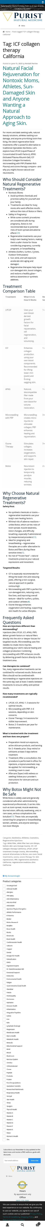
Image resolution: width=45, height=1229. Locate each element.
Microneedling (32, 851)
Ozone (9, 1069)
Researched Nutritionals (15, 1089)
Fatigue (9, 982)
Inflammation (11, 1009)
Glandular (10, 989)
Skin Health (10, 1099)
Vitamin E (10, 1126)
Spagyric (9, 1106)
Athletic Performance (14, 912)
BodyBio (9, 926)
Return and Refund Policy (13, 1220)
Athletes (25, 838)
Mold (8, 1049)
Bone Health (11, 929)
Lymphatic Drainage (13, 1026)
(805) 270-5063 (23, 9)
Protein (9, 1079)
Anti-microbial (11, 902)
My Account (7, 1225)
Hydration (10, 1003)
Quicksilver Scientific (14, 1086)
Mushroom (10, 1056)
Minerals (10, 1043)
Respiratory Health (13, 1093)
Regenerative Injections (12, 840)
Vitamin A (10, 1113)
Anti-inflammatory (13, 899)
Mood (9, 1053)
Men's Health (11, 1036)
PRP (15, 860)
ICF (32, 846)
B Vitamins (10, 916)
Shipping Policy (27, 1217)
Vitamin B (10, 1116)
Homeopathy (11, 996)
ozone (16, 857)
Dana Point (24, 6)
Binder (9, 919)
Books (9, 932)
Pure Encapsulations (14, 1083)
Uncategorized (12, 886)
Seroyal (9, 1096)
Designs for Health (13, 956)
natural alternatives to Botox (15, 854)
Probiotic (10, 1076)
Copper (9, 949)
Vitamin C (10, 1120)
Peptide (9, 1073)
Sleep (9, 1103)
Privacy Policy (36, 1213)
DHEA (9, 962)
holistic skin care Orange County (16, 846)
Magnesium (11, 1029)
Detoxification (11, 959)
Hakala (9, 993)
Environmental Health (14, 979)
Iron (8, 1019)
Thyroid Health (12, 1109)
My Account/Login (12, 876)
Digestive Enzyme (13, 966)
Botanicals (10, 936)
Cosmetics (34, 838)
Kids (8, 1023)
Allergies (10, 892)
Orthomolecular (12, 1066)
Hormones (10, 999)
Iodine (9, 1016)
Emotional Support (13, 972)
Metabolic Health (12, 1039)
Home (8, 32)
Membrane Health (13, 1033)
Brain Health (11, 939)
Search (22, 1225)
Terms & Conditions (11, 1217)
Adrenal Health (12, 889)
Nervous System (12, 1059)
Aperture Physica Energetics (16, 909)
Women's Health (12, 1136)
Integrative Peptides (14, 1013)
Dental (9, 952)
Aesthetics (16, 838)
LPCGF (29, 849)
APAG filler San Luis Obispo (28, 843)
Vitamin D (10, 1123)
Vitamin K (10, 1130)
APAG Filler (11, 843)
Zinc (8, 1140)
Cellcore (9, 946)
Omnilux (9, 1063)
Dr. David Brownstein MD (15, 969)
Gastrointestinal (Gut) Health (16, 986)
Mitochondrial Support (14, 1046)
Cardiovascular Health (14, 942)
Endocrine (10, 976)
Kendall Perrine (31, 63)
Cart (34, 1223)
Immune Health (12, 1006)
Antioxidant (10, 906)
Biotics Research (12, 922)
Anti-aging (10, 896)
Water (9, 1133)
